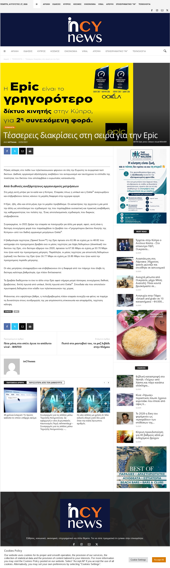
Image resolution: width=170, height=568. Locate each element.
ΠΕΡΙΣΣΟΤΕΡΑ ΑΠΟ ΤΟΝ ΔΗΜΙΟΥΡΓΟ (45, 382)
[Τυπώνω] (30, 151)
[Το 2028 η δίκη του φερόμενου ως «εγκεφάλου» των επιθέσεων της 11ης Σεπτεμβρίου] (125, 418)
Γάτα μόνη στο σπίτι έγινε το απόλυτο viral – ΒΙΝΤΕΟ (27, 345)
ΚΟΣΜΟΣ (77, 4)
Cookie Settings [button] (138, 560)
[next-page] (108, 382)
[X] (167, 10)
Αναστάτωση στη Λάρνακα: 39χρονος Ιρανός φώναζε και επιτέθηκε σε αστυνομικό (150, 263)
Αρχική (6, 59)
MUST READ (141, 231)
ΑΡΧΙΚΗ (46, 4)
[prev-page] (104, 382)
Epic (16, 311)
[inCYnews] (85, 29)
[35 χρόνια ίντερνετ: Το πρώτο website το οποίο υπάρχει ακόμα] (20, 400)
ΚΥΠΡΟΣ (67, 4)
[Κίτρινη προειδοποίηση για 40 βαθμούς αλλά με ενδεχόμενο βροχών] (125, 436)
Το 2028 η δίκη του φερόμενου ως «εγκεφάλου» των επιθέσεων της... (147, 418)
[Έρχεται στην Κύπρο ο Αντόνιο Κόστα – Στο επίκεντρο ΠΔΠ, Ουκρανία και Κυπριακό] (125, 245)
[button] (165, 51)
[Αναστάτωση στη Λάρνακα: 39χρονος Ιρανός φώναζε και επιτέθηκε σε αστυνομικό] (125, 263)
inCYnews (12, 142)
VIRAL (101, 4)
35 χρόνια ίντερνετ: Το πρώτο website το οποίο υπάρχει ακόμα (20, 416)
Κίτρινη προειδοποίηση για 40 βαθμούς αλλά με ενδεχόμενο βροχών (150, 435)
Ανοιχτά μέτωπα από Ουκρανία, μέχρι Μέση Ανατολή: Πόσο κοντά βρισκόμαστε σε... (149, 281)
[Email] (22, 151)
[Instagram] (157, 10)
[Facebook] (152, 10)
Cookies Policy (31, 561)
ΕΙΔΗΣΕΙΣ (56, 4)
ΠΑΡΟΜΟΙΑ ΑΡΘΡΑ (15, 382)
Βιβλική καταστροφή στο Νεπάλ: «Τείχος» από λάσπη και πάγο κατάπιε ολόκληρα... (150, 381)
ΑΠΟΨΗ (109, 4)
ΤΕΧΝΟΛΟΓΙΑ (144, 4)
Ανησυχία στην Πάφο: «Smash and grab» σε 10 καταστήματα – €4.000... (150, 298)
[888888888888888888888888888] (142, 186)
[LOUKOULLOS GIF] (142, 335)
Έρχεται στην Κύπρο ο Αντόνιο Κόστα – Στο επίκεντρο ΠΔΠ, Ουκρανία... (148, 244)
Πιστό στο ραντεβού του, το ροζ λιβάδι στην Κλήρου (86, 345)
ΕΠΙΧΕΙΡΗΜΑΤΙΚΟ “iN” (126, 4)
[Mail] (162, 10)
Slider (138, 253)
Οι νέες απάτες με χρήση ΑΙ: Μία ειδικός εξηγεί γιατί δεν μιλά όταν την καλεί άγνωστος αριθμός (93, 419)
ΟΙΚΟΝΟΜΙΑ (90, 4)
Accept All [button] (159, 560)
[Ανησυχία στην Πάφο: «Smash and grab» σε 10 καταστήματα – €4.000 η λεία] (125, 300)
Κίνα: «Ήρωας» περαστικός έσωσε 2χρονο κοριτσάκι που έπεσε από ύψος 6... (151, 399)
